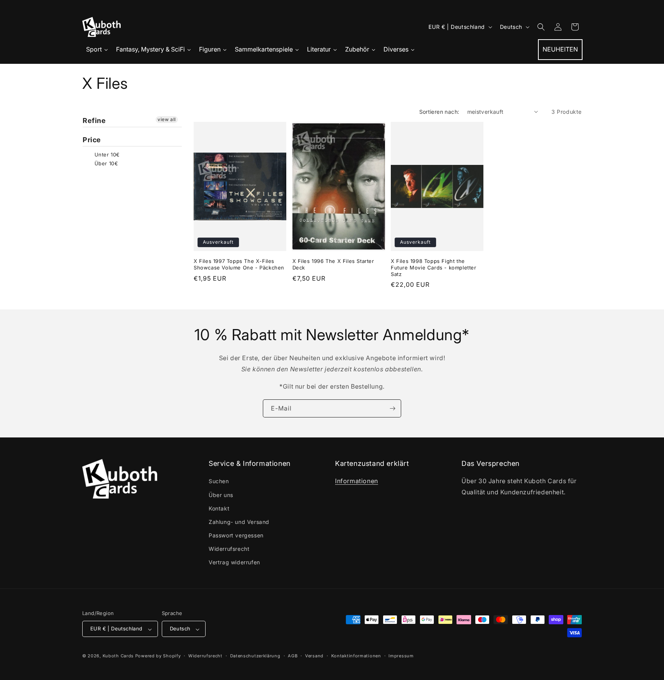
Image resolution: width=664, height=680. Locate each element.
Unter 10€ (106, 154)
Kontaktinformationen (356, 655)
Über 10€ (105, 163)
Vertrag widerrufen (234, 562)
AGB (292, 655)
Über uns (221, 495)
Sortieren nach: (439, 111)
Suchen (219, 481)
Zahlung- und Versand (239, 522)
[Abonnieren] (392, 408)
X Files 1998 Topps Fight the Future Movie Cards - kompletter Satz (433, 267)
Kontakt (219, 508)
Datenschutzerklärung (255, 655)
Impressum (400, 655)
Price (92, 140)
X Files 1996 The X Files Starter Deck (333, 264)
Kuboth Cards (118, 656)
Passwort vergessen (236, 535)
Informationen (356, 481)
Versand (314, 655)
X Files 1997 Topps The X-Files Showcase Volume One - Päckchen (239, 264)
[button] (541, 26)
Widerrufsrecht (229, 549)
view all (167, 119)
